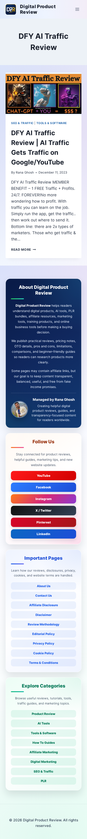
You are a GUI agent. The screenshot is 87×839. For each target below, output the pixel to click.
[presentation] (43, 93)
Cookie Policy (43, 653)
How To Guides (43, 742)
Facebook (43, 487)
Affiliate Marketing (43, 752)
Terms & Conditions (43, 663)
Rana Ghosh (25, 172)
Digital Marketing (43, 761)
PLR (43, 781)
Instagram (43, 499)
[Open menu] (77, 9)
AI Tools (44, 723)
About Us (43, 586)
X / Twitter (43, 510)
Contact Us (43, 595)
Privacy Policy (43, 643)
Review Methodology (43, 624)
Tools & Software (43, 733)
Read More (23, 249)
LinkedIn (43, 534)
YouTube (43, 475)
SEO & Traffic (43, 771)
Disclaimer (43, 615)
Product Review (43, 714)
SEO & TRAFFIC (22, 123)
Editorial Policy (43, 634)
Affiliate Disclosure (43, 605)
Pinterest (43, 522)
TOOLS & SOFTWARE (51, 123)
